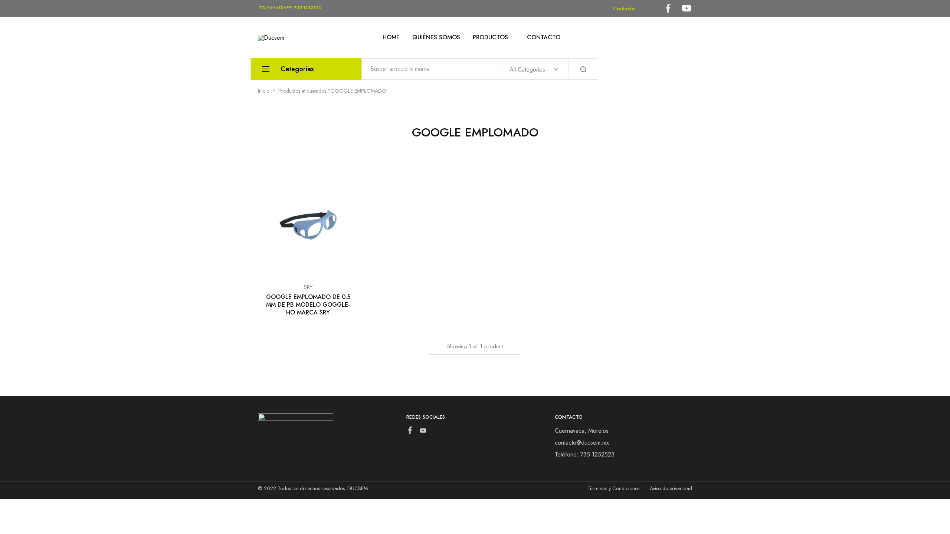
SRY (308, 287)
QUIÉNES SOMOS (436, 37)
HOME (391, 37)
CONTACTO (543, 37)
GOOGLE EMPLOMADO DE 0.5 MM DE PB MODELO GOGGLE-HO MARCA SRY (308, 305)
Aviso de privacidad (671, 488)
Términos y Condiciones (613, 488)
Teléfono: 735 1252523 (585, 454)
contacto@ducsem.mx (582, 442)
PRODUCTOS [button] (490, 37)
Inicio (263, 91)
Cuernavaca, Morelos (582, 430)
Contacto (624, 8)
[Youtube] (422, 432)
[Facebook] (409, 431)
